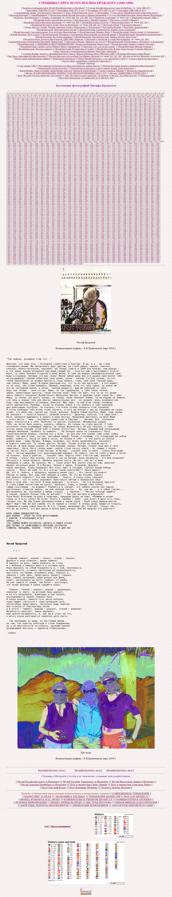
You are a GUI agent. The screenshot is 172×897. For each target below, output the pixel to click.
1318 (69, 159)
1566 (47, 173)
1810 (157, 186)
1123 (75, 148)
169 (140, 99)
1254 (25, 156)
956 (121, 138)
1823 (75, 188)
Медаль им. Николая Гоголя (139, 71)
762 (140, 128)
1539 (53, 172)
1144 (36, 149)
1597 (64, 175)
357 (93, 109)
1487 (75, 168)
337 (154, 107)
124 (84, 98)
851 (93, 133)
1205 (64, 152)
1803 (119, 186)
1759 (31, 185)
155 (74, 99)
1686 (91, 180)
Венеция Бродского (121, 22)
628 (126, 122)
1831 (119, 188)
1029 (20, 143)
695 (135, 125)
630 (135, 122)
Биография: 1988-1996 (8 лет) (131, 10)
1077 (130, 144)
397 (126, 111)
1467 (119, 167)
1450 (25, 167)
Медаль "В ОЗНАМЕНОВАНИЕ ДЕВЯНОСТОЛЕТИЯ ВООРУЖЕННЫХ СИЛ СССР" (66, 73)
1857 (108, 189)
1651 (53, 178)
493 (112, 115)
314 (46, 107)
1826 (91, 188)
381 (51, 111)
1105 (130, 146)
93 (102, 96)
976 (60, 139)
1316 (58, 159)
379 (41, 111)
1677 (42, 180)
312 (37, 107)
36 (27, 94)
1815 (31, 188)
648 (65, 123)
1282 (25, 157)
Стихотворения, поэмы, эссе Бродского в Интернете (39, 13)
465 (135, 114)
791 (121, 130)
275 (18, 106)
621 (93, 122)
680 (60, 125)
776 (51, 130)
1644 (14, 178)
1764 (58, 185)
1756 (14, 185)
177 (23, 101)
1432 (80, 165)
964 (159, 138)
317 (60, 107)
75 (31, 96)
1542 (69, 172)
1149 (64, 149)
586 (84, 120)
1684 (80, 180)
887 (107, 135)
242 (18, 104)
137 (145, 98)
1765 (64, 185)
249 (51, 104)
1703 (31, 181)
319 (111, 56)
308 (18, 107)
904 (32, 136)
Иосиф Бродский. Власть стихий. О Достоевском (135, 32)
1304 (146, 157)
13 (55, 93)
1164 (146, 149)
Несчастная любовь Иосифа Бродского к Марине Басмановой (78, 15)
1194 (157, 151)
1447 (9, 167)
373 (13, 111)
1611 (141, 175)
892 (131, 135)
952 (102, 138)
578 (46, 120)
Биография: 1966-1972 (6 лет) (71, 10)
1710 (69, 181)
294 (107, 106)
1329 (130, 159)
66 (154, 94)
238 (154, 102)
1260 (58, 156)
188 (74, 101)
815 (79, 131)
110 (18, 98)
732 (154, 127)
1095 (75, 146)
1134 (135, 148)
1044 (102, 143)
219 (65, 102)
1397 (42, 164)
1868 (14, 191)
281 (46, 106)
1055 (9, 144)
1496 (124, 168)
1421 (20, 165)
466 (140, 114)
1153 (86, 149)
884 (93, 135)
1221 (152, 152)
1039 (75, 143)
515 (60, 117)
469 (154, 114)
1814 (25, 188)
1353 (108, 160)
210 (23, 102)
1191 (141, 151)
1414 (135, 164)
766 (159, 128)
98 (121, 96)
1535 (31, 172)
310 (27, 107)
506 (18, 117)
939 (41, 138)
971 (37, 139)
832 (159, 131)
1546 (91, 172)
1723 (141, 181)
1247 (141, 154)
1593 (42, 175)
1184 (102, 151)
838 (32, 133)
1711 (75, 181)
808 (46, 131)
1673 (20, 180)
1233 (64, 154)
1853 (86, 189)
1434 (91, 165)
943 (60, 138)
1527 (141, 170)
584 (74, 120)
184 (55, 101)
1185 (108, 151)
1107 (141, 146)
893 (135, 135)
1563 (31, 173)
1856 (102, 189)
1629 (86, 176)
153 (65, 99)
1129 (108, 148)
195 (107, 101)
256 (84, 104)
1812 (14, 188)
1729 (20, 183)
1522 (113, 170)
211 (27, 102)
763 (145, 128)
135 (135, 98)
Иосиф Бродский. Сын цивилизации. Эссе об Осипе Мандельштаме (45, 32)
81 (55, 96)
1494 (113, 168)
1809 (152, 186)
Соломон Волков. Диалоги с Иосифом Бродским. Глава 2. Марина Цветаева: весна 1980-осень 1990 (68, 54)
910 (60, 136)
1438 (113, 165)
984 (98, 139)
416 (60, 112)
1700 (14, 181)
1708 (58, 181)
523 (98, 117)
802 (18, 131)
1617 (20, 176)
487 (84, 115)
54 (107, 94)
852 (98, 133)
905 (37, 136)
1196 (14, 152)
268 (140, 104)
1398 (47, 164)
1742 (91, 183)
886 (102, 135)
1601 (86, 175)
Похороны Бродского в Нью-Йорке (133, 54)
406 (13, 112)
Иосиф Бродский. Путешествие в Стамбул (74, 49)
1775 (119, 185)
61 (134, 94)
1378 (91, 162)
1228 (36, 154)
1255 (31, 156)
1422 (25, 165)
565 (140, 119)
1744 (102, 183)
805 (77, 22)
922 (117, 136)
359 (102, 109)
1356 (124, 160)
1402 (69, 164)
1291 (75, 157)
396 (121, 111)
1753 (152, 183)
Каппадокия (94, 27)
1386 (135, 162)
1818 (47, 188)
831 (154, 131)
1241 (108, 154)
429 (121, 112)
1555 (141, 172)
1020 (128, 141)
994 (145, 139)
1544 (80, 172)
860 (135, 133)
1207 (75, 152)
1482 (47, 168)
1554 (135, 172)
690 (112, 125)
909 (55, 136)
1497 (130, 168)
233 (131, 102)
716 (79, 127)
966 (13, 139)
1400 (58, 164)
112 (27, 98)
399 (135, 111)
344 (94, 25)
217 (55, 102)
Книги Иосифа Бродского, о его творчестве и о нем (102, 59)
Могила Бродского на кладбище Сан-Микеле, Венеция (74, 56)
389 (88, 111)
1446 (157, 165)
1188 (124, 151)
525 (107, 117)
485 (74, 115)
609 (37, 122)
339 (8, 109)
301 (140, 106)
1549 (108, 172)
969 (27, 139)
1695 (141, 180)
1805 (130, 186)
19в (101, 93)
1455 (53, 167)
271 (154, 104)
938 (37, 138)
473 (18, 115)
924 (126, 136)
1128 (102, 148)
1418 (157, 164)
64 (146, 94)
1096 (80, 146)
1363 (9, 162)
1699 (9, 181)
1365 (20, 162)
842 (51, 133)
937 (32, 138)
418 (70, 112)
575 (32, 120)
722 (107, 127)
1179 (75, 151)
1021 (134, 141)
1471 (141, 167)
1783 (9, 186)
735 (13, 128)
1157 (108, 149)
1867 (9, 191)
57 (118, 94)
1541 (64, 172)
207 (8, 102)
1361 (152, 160)
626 (117, 122)
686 (88, 125)
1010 (73, 141)
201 (135, 101)
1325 (108, 159)
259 (98, 104)
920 (107, 136)
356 (145, 22)
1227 (31, 154)
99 (125, 96)
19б (97, 93)
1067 (75, 144)
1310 (25, 159)
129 (107, 98)
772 (32, 130)
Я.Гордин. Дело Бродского (26, 17)
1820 (58, 188)
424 (98, 112)
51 (91, 94)
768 (13, 130)
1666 (135, 178)
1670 (157, 178)
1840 (14, 189)
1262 (69, 156)
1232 (58, 154)
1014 (95, 141)
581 (60, 120)
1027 (9, 143)
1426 (47, 165)
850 (88, 133)
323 (88, 107)
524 (102, 117)
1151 (75, 149)
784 (88, 130)
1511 (53, 170)
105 (153, 96)
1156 (102, 149)
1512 (58, 170)
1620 (36, 176)
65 (150, 94)
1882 (91, 191)
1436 (102, 165)
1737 (64, 183)
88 (82, 96)
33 (16, 94)
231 (121, 102)
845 (65, 133)
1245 (130, 154)
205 (154, 101)
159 (93, 99)
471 (8, 115)
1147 (53, 149)
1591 (31, 175)
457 (98, 114)
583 (70, 120)
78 (43, 96)
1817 (42, 188)
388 (84, 111)
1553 (130, 172)
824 (121, 131)
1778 (135, 185)
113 (32, 98)
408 (23, 112)
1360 (146, 160)
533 (145, 117)
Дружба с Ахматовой (51, 17)
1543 (75, 172)
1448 (14, 167)
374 (18, 111)
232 (126, 102)
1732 (36, 183)
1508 (36, 170)
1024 (150, 141)
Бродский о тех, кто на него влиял (99, 46)
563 (131, 119)
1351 (97, 160)
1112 (14, 148)
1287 (53, 157)
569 (159, 119)
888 (112, 135)
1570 (69, 173)
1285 (42, 157)
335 (145, 107)
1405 (86, 164)
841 (46, 133)
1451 (31, 167)
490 (86, 17)
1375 (75, 162)
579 (51, 120)
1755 (9, 185)
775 (46, 130)
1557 (152, 172)
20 (105, 93)
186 (65, 101)
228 (107, 102)
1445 (152, 165)
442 (27, 114)
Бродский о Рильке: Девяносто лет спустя (86, 42)
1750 (135, 183)
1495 (119, 168)
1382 (113, 162)
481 (55, 115)
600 (149, 120)
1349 (86, 160)
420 (79, 112)
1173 (42, 151)
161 (102, 99)
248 (46, 104)
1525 (130, 170)
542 (32, 119)
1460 (80, 167)
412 (41, 112)
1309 (20, 159)
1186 (113, 151)
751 (88, 128)
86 (74, 96)
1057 (20, 144)
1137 (152, 148)
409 (27, 112)
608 (32, 122)
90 (90, 96)
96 (113, 96)
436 (154, 112)
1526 (135, 170)
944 (65, 138)
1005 (46, 141)
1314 (47, 159)
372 (8, 111)
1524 (124, 170)
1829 (108, 188)
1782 (157, 185)
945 (70, 138)
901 (18, 136)
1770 (91, 185)
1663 (119, 178)
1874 (47, 191)
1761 (42, 185)
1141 (20, 149)
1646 (25, 178)
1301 (130, 157)
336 (149, 107)
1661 (108, 178)
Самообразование (39, 15)
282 (51, 106)
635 (159, 122)
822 (112, 131)
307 (13, 107)
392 (102, 111)
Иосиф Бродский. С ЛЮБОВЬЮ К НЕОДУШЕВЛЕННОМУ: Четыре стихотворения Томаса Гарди (64, 44)
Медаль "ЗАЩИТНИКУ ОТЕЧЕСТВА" (128, 73)
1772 (102, 185)
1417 (152, 164)
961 (145, 138)
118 (55, 98)
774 (41, 130)
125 (88, 98)
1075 (119, 144)
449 (60, 114)
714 (70, 127)
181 (41, 101)
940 (46, 138)
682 (70, 125)
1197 (20, 152)
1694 (135, 180)
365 (131, 109)
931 (159, 136)
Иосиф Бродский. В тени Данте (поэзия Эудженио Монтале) (125, 49)
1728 (14, 183)
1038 (69, 143)
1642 (157, 176)
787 (102, 130)
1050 (135, 143)
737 (23, 128)
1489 (86, 168)
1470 (135, 167)
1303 (141, 157)
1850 (69, 189)
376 (27, 111)
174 (8, 101)
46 (71, 94)
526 (112, 117)
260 (102, 104)
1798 (91, 186)
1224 (14, 154)
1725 (152, 181)
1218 (135, 152)
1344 (58, 160)
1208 (80, 152)
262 (112, 104)
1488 (80, 168)
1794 (69, 186)
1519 (97, 170)
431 (131, 112)
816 (84, 131)
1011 (79, 141)
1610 (135, 175)
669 (8, 125)
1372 (58, 162)
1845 (42, 189)
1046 (113, 143)
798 (154, 130)
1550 (113, 172)
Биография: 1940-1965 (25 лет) (41, 10)
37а (36, 94)
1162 (135, 149)
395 (117, 111)
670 (13, 125)
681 (65, 125)
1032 (36, 143)
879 (70, 135)
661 (126, 123)
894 (140, 135)
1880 (80, 191)
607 (27, 122)
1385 (130, 162)
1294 (91, 157)
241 (13, 104)
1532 (14, 172)
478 (41, 115)
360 (107, 109)
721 (102, 127)
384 (65, 111)
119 (60, 98)
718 (88, 127)
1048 (124, 143)
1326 (113, 159)
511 (41, 117)
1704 (36, 181)
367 (140, 109)
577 (41, 120)
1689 (108, 180)
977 (65, 139)
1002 (29, 141)
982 (88, 139)
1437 (108, 165)
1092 (58, 146)
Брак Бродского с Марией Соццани (91, 20)
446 (46, 114)
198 (73, 17)
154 (70, 99)
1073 (108, 144)
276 (23, 106)
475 (27, 115)
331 (126, 107)
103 (143, 96)
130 (112, 98)
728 (135, 127)
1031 (31, 143)
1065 (64, 144)
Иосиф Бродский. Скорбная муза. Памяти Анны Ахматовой (107, 30)
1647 (31, 178)
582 (65, 120)
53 (103, 94)
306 (8, 107)
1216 (124, 152)
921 (112, 136)
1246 (135, 154)
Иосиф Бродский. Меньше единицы (134, 46)
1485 (64, 168)
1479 (31, 168)
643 (41, 123)
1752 (146, 183)
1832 (124, 188)
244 (27, 104)
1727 (9, 183)
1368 (36, 162)
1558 (157, 172)
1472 (146, 167)
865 (159, 133)
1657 (86, 178)
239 (81, 17)
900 (13, 136)
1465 (108, 167)
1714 (91, 181)
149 (46, 99)
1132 (124, 148)
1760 (36, 185)
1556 (146, 172)
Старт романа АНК (27, 66)
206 (159, 101)
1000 (18, 141)
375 (23, 111)
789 (112, 130)
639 (23, 123)
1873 (42, 191)
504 (8, 117)
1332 (146, 159)
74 (27, 96)
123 (79, 98)
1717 (108, 181)
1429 (64, 165)
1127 (97, 148)
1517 (86, 170)
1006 (51, 141)
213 (37, 102)
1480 (36, 168)
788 (107, 130)
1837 (152, 188)
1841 (20, 189)
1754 (157, 183)
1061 (42, 144)
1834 (135, 188)
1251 (9, 156)
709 (46, 127)
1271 (119, 156)
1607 (119, 175)
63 (142, 94)
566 (145, 119)
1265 (86, 156)
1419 (9, 165)
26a (147, 93)
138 (149, 98)
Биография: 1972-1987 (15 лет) (101, 10)
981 (84, 139)
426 (107, 112)
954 (112, 138)
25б (138, 93)
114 (37, 98)
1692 (124, 180)
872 (37, 135)
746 (65, 128)
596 (131, 120)
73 (24, 96)
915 (84, 136)
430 (126, 112)
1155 (97, 149)
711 (55, 127)
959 (135, 138)
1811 (9, 188)
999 (13, 141)
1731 (31, 183)
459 (107, 114)
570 (8, 120)
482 (60, 115)
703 (18, 127)
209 (18, 102)
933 (13, 138)
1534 (25, 172)
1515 (75, 170)
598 (140, 120)
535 (154, 117)
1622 (47, 176)
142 (13, 99)
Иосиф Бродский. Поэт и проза (25, 34)
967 (18, 139)
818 (93, 131)
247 (41, 104)
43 (59, 94)
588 (93, 120)
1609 (130, 175)
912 (70, 136)
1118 (47, 148)
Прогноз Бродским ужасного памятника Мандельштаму (128, 66)
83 (63, 96)
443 (32, 114)
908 (51, 136)
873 (41, 135)
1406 (91, 164)
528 (121, 117)
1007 (57, 141)
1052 (146, 143)
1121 (64, 148)
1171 (31, 151)
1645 (20, 178)
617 (74, 122)
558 (107, 119)
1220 (146, 152)
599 (145, 120)
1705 (42, 181)
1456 (58, 167)
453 (79, 114)
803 (23, 131)
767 (8, 130)
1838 (157, 188)
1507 (31, 170)
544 (41, 119)
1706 (47, 181)
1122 (69, 148)
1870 (25, 191)
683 (74, 125)
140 (159, 98)
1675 (31, 180)
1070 (91, 144)
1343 (53, 160)
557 (102, 119)
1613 (152, 175)
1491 (97, 168)
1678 (47, 180)
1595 (53, 175)
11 (47, 93)
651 (79, 123)
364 (126, 109)
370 (154, 109)
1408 (102, 164)
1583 (141, 173)
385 (70, 111)
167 (131, 99)
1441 (130, 165)
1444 (146, 165)
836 (23, 133)
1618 (25, 176)
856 (117, 133)
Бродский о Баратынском (135, 27)
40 (48, 94)
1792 (58, 186)
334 (140, 107)
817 (88, 131)
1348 (80, 160)
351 (99, 25)
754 (102, 128)
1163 (141, 149)
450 (65, 114)
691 (117, 125)
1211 (97, 152)
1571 (75, 173)
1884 (102, 191)
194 (102, 101)
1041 (86, 143)
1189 (130, 151)
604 (13, 122)
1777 (130, 185)
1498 (135, 168)
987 (112, 139)
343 (27, 109)
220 (70, 102)
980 (79, 139)
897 (154, 135)
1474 (157, 167)
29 (159, 93)
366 (135, 109)
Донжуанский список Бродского (53, 68)
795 (140, 130)
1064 (58, 144)
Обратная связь (147, 75)
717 (84, 127)
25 (129, 93)
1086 (25, 146)
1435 (97, 165)
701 (8, 127)
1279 (9, 157)
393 (107, 111)
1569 (64, 173)
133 (126, 98)
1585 (152, 173)
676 (41, 125)
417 (65, 112)
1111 (9, 148)
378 (37, 111)
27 (151, 93)
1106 (135, 146)
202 (140, 101)
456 (93, 114)
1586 (157, 173)
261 (107, 104)
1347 (75, 160)
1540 (58, 172)
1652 (58, 178)
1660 (102, 178)
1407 (97, 164)
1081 (152, 144)
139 (154, 98)
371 (159, 109)
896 (149, 135)
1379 (97, 162)
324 (93, 107)
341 (18, 109)
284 (60, 106)
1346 (69, 160)
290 (88, 106)
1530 (157, 170)
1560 (14, 173)
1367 (31, 162)
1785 (20, 186)
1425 (42, 165)
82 (59, 96)
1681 (64, 180)
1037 (64, 143)
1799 (97, 186)
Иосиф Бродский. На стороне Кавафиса (54, 37)
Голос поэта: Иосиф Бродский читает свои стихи (134, 13)
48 (79, 94)
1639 (141, 176)
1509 (42, 170)
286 (70, 106)
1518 (91, 170)
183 (51, 101)
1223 (9, 154)
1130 (113, 148)
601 (154, 120)
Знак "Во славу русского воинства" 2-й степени (40, 75)
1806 (135, 186)
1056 (14, 144)
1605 (108, 175)
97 (117, 96)
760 (131, 128)
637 (13, 123)
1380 (102, 162)
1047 (119, 143)
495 (121, 115)
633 (149, 122)
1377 (86, 162)
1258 (47, 156)
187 (70, 101)
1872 (36, 191)
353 (74, 109)
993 (140, 139)
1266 (91, 156)
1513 (64, 170)
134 (131, 98)
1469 (130, 167)
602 (159, 120)
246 (37, 104)
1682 (69, 180)
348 (51, 109)
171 (149, 99)
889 (117, 135)
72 (20, 96)
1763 (53, 185)
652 (84, 123)
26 (143, 93)
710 (51, 127)
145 (27, 99)
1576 (102, 173)
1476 (14, 168)
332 (131, 107)
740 (37, 128)
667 (154, 123)
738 (27, 128)
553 (84, 119)
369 (149, 109)
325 (98, 107)
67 (157, 94)
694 (131, 125)
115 (41, 98)
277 (27, 106)
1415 (141, 164)
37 (31, 94)
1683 (75, 180)
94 (105, 96)
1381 (108, 162)
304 (154, 106)
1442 (135, 165)
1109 (152, 146)
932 (8, 138)
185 (60, 101)
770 (23, 130)
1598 (69, 175)
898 (159, 135)
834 (13, 133)
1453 (42, 167)
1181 (86, 151)
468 (149, 114)
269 (145, 104)
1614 (157, 175)
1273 (130, 156)
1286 (47, 157)
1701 (20, 181)
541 (27, 119)
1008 (62, 141)
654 (93, 123)
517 (70, 117)
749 (79, 128)
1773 (108, 185)
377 (32, 111)
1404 (80, 164)
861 (140, 133)
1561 (20, 173)
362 (117, 109)
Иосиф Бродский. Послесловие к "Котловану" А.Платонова (135, 42)
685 (84, 125)
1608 (124, 175)
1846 (47, 189)
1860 (124, 189)
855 (112, 133)
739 (32, 128)
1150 (69, 149)
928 (145, 136)
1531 (9, 172)
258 (93, 104)
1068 (80, 144)
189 (79, 101)
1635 (119, 176)
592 (112, 120)
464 (131, 114)
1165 (152, 149)
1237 (86, 154)
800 (8, 131)
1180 (80, 151)
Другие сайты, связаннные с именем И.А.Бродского (86, 61)
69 (8, 96)
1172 (36, 151)
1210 (91, 152)
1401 (64, 164)
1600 (80, 175)
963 (154, 138)
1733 (42, 183)
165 (121, 99)
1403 (75, 164)
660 (121, 123)
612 (51, 122)
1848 (58, 189)
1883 (97, 191)
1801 (108, 186)
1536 (36, 172)
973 (46, 139)
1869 (20, 191)
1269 (108, 156)
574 (27, 120)
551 (74, 119)
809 (51, 131)
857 (121, 133)
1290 (69, 157)
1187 (119, 151)
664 (140, 123)
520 (84, 117)
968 (23, 139)
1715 (97, 181)
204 (149, 101)
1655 (75, 178)
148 (41, 99)
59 (126, 94)
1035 (53, 143)
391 (98, 111)
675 (37, 125)
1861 (130, 189)
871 (32, 135)
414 (51, 112)
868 (18, 135)
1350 (91, 160)
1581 (130, 173)
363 (121, 109)
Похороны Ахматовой (105, 17)
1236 (80, 154)
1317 (64, 159)
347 (46, 109)
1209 (86, 152)
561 (121, 119)
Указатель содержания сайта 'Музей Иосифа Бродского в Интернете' (53, 8)
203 (145, 101)
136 (140, 98)
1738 (69, 183)
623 (102, 122)
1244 (124, 154)
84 (66, 96)
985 (102, 139)
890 (121, 135)
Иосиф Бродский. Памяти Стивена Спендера (132, 44)
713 (65, 127)
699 (154, 125)
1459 (75, 167)
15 (63, 93)
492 (107, 115)
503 (159, 115)
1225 (20, 154)
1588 (14, 175)
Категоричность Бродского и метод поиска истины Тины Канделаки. (102, 68)
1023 (145, 141)
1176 (58, 151)
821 (107, 131)
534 (149, 117)
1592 (36, 175)
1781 (152, 185)
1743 (97, 183)
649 (70, 123)
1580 (124, 173)
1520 (102, 170)
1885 (108, 191)
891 (126, 135)
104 (148, 96)
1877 (64, 191)
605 (18, 122)
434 (145, 112)
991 (131, 139)
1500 (146, 168)
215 (46, 102)
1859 (119, 189)
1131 (119, 148)
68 (161, 94)
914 (79, 136)
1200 (36, 152)
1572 (80, 173)
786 (98, 130)
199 (126, 101)
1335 (9, 160)
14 (59, 93)
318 (65, 107)
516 (65, 117)
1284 (36, 157)
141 (127, 17)
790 (117, 130)
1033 (42, 143)
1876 (58, 191)
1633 (108, 176)
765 (154, 128)
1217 (130, 152)
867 (13, 135)
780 (70, 130)
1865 (152, 189)
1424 (36, 165)
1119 (53, 148)
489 (93, 115)
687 (93, 125)
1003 (35, 141)
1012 (84, 141)
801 (13, 131)
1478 (25, 168)
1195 (9, 152)
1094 (69, 146)
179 (32, 101)
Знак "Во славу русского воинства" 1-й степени (86, 75)
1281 (20, 157)
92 (98, 96)
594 (121, 120)
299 (131, 106)
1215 (119, 152)
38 (40, 94)
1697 (152, 180)
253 (70, 104)
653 (88, 123)
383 (60, 111)
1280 (14, 157)
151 (55, 99)
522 (93, 117)
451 (162, 56)
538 (13, 119)
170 (145, 99)
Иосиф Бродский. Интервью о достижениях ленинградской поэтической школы (79, 34)
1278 (157, 156)
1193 (152, 151)
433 (140, 112)
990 (126, 139)
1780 (146, 185)
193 (98, 101)
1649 (42, 178)
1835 (141, 188)
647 (60, 123)
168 (135, 99)
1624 (58, 176)
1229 (42, 154)
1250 (157, 154)
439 (13, 114)
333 (135, 107)
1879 (75, 191)
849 (84, 133)
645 (51, 123)
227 (102, 102)
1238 (91, 154)
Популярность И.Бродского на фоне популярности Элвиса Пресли (69, 66)
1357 (130, 160)
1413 (130, 164)
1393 (20, 164)
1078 (135, 144)
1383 (119, 162)
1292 (80, 157)
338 (159, 107)
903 (27, 136)
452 (74, 114)
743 (51, 128)
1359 (141, 160)
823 (117, 131)
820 (102, 131)
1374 (69, 162)
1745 (108, 183)
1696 (146, 180)
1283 (31, 157)
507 (23, 117)
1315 (53, 159)
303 (149, 106)
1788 (36, 186)
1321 (86, 159)
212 (32, 102)
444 (37, 114)
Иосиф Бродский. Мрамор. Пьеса (95, 32)
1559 (9, 173)
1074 (113, 144)
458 (102, 114)
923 (121, 136)
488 (88, 115)
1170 (25, 151)
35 (24, 94)
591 (107, 120)
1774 (113, 185)
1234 (69, 154)
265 (126, 104)
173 (159, 99)
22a (118, 93)
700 (159, 125)
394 (112, 111)
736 (18, 128)
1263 (75, 156)
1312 (36, 159)
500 (145, 115)
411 (37, 112)
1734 (47, 183)
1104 (124, 146)
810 (55, 131)
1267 (97, 156)
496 (126, 115)
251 (60, 104)
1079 (141, 144)
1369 (42, 162)
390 (93, 111)
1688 (102, 180)
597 (135, 120)
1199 (31, 152)
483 (65, 115)
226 (98, 102)
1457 (64, 167)
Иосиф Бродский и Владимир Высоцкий (43, 22)
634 (154, 122)
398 (131, 111)
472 (13, 115)
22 (113, 93)
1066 (69, 144)
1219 (141, 152)
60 (130, 94)
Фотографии (103, 13)
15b (72, 93)
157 (84, 99)
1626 (69, 176)
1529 (152, 170)
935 (23, 138)
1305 (152, 157)
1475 (9, 168)
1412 (124, 164)
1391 (9, 164)
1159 (119, 149)
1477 (20, 168)
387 (79, 111)
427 (112, 112)
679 (55, 125)
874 (46, 135)
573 (23, 120)
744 (55, 128)
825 (126, 131)
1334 (157, 159)
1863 (141, 189)
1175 (53, 151)
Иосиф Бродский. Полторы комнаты (35, 49)
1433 (86, 165)
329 (117, 107)
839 (37, 133)
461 (117, 114)
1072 (102, 144)
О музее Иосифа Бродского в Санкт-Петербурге (110, 8)
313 (41, 107)
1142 (25, 149)
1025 (156, 141)
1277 (152, 156)
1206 (69, 152)
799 (159, 130)
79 (47, 96)
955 (117, 138)
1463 (97, 167)
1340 (36, 160)
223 (84, 102)
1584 (146, 173)
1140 (14, 149)
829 (145, 131)
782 (79, 130)
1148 (58, 149)
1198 (25, 152)
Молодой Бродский (19, 15)
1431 (75, 165)
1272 (124, 156)
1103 (119, 146)
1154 (91, 149)
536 (159, 117)
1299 (119, 157)
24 (126, 93)
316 (55, 107)
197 (117, 101)
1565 (42, 173)
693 (126, 125)
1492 (102, 168)
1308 (14, 159)
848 (79, 133)
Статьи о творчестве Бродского (142, 59)
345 (37, 109)
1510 (47, 170)
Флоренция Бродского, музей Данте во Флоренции (55, 25)
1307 (9, 159)
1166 (157, 149)
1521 (108, 170)
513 (51, 117)
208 (13, 102)
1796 (80, 186)
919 (102, 136)
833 (8, 133)
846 (70, 133)
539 (90, 17)
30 (163, 93)
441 (23, 114)
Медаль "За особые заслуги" (124, 75)
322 (119, 56)
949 (88, 138)
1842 (25, 189)
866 (8, 135)
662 (131, 123)
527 (117, 117)
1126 (91, 148)
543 (37, 119)
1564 (36, 173)
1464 (102, 167)
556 (98, 119)
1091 (53, 146)
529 (142, 39)
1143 (31, 149)
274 (13, 106)
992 (135, 139)
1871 (31, 191)
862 (145, 133)
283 (55, 106)
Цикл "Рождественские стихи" (80, 13)
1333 (152, 159)
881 (79, 135)
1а (11, 93)
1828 (102, 188)
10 (43, 93)
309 (23, 107)
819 (98, 131)
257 (88, 104)
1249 (152, 154)
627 (121, 122)
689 (107, 125)
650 (74, 123)
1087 (31, 146)
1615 (9, 176)
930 (154, 136)
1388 (146, 162)
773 (37, 130)
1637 (130, 176)
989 (121, 139)
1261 (64, 156)
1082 (157, 144)
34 (20, 94)
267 (135, 104)
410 (32, 112)
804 (27, 131)
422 (88, 112)
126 (93, 98)
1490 (91, 168)
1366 (25, 162)
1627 (75, 176)
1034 (47, 143)
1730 (25, 183)
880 (74, 135)
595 (126, 120)
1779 (141, 185)
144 (23, 99)
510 (37, 117)
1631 (97, 176)
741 (41, 128)
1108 (146, 146)
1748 (124, 183)
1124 (80, 148)
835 (18, 133)
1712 (80, 181)
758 (121, 128)
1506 (25, 170)
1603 (97, 175)
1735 (53, 183)
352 (70, 109)
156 (79, 99)
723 (112, 127)
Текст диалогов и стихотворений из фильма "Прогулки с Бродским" (85, 51)
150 (51, 99)
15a (67, 93)
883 (88, 135)
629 (131, 122)
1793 (64, 186)
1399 (53, 164)
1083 (9, 146)
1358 (135, 160)
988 (117, 139)
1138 (157, 148)
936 (27, 138)
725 (121, 127)
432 (135, 112)
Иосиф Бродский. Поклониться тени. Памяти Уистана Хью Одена (105, 37)
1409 (108, 164)
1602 (91, 175)
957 (126, 138)
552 (79, 119)
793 (131, 130)
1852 (80, 189)
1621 (42, 176)
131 (117, 98)
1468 (124, 167)
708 (41, 127)
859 (131, 133)
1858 (113, 189)
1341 (42, 160)
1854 (91, 189)
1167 (9, 151)
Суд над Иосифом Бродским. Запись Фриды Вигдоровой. (135, 15)
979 (74, 139)
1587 (9, 175)
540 (23, 119)
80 (51, 96)
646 (55, 123)
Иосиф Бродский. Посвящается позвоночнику (140, 34)
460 (112, 114)
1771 (97, 185)
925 (131, 136)
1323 (97, 159)
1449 (20, 167)
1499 (141, 168)
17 (80, 93)
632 (145, 122)
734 (8, 128)
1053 (152, 143)
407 (18, 112)
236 (145, 102)
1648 (36, 178)
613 (55, 122)
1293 (86, 157)
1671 (9, 180)
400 (140, 111)
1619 (31, 176)
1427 (53, 165)
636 (8, 123)
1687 (97, 180)
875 (51, 135)
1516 (80, 170)
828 (140, 131)
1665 (130, 178)
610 (41, 122)
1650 (47, 178)
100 (129, 96)
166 (126, 99)
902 (23, 136)
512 (46, 117)
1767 (75, 185)
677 (46, 125)
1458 (69, 167)
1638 (135, 176)
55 (111, 94)
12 (51, 93)
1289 (64, 157)
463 (126, 114)
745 (60, 128)
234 (135, 102)
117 (51, 98)
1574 (91, 173)
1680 (58, 180)
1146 (47, 149)
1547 (97, 172)
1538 (47, 172)
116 (46, 98)
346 (41, 109)
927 (140, 136)
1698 (157, 180)
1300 (124, 157)
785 (93, 130)
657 (107, 123)
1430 (69, 165)
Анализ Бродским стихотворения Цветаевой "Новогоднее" (36, 42)
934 (18, 138)
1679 (53, 180)
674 (32, 125)
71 (16, 96)
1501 (152, 168)
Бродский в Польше (112, 27)
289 (84, 106)
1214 (113, 152)
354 (141, 22)
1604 (102, 175)
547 (55, 119)
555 (93, 119)
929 (149, 136)
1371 (53, 162)
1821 (64, 188)
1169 (20, 151)
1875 (53, 191)
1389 (152, 162)
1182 (91, 151)
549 (65, 119)
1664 (124, 178)
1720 (124, 181)
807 (41, 131)
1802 (113, 186)
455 (88, 114)
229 (112, 102)
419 (74, 112)
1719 (119, 181)
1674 (25, 180)
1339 (31, 160)
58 (122, 94)
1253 (20, 156)
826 (131, 131)
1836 (146, 188)
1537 (42, 172)
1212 (102, 152)
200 (131, 101)
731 (149, 127)
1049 (130, 143)
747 (70, 128)
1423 (31, 165)
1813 (20, 188)
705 (27, 127)
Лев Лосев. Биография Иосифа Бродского (27, 56)
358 (98, 109)
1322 (91, 159)
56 (115, 94)
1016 (106, 141)
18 (84, 93)
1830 (113, 188)
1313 (42, 159)
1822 (69, 188)
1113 (20, 148)
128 (102, 98)
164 (117, 99)
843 (55, 133)
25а (134, 93)
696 (140, 125)
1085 (20, 146)
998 (8, 141)
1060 (36, 144)
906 (41, 136)
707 (37, 127)
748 (74, 128)
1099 (97, 146)
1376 (80, 162)
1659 (97, 178)
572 (18, 120)
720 (98, 127)
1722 (135, 181)
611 (46, 122)
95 (109, 96)
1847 (53, 189)
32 (12, 94)
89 (86, 96)
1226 (25, 154)
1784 (14, 186)
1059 (31, 144)
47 (75, 94)
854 (107, 133)
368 (145, 109)
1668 (146, 178)
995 (149, 139)
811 (60, 131)
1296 (102, 157)
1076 (124, 144)
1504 (14, 170)
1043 (97, 143)
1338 (25, 160)
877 (60, 135)
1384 (124, 162)
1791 (53, 186)
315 (51, 107)
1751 (141, 183)
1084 (14, 146)
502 (154, 115)
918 (98, 136)
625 (112, 122)
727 (131, 127)
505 (13, 117)
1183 (97, 151)
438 (8, 114)
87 (78, 96)
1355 (119, 160)
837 (27, 133)
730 (145, 127)
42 (55, 94)
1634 (113, 176)
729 (140, 127)
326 (102, 107)
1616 (14, 176)
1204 (58, 152)
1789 (42, 186)
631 (140, 122)
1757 (20, 185)
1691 (119, 180)
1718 (113, 181)
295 (112, 106)
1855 (97, 189)
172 (154, 99)
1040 (80, 143)
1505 (20, 170)
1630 (91, 176)
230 (117, 102)
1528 (146, 170)
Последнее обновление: (86, 78)
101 (134, 96)
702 (13, 127)
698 (149, 125)
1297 (108, 157)
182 (46, 101)
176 (18, 101)
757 (117, 128)
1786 (25, 186)
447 (51, 114)
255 (79, 104)
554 (88, 119)
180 (37, 101)
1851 (75, 189)
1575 (97, 173)
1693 (130, 180)
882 (84, 135)
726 (126, 127)
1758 (25, 185)
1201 (42, 152)
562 (126, 119)
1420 (14, 165)
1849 (64, 189)
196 (112, 101)
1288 (58, 157)
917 (93, 136)
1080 (146, 144)
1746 (113, 183)
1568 (58, 173)
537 (8, 119)
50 (87, 94)
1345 (64, 160)
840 (41, 133)
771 (27, 130)
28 (155, 93)
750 (84, 128)
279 (37, 106)
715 (74, 127)
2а (18, 93)
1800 (102, 186)
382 (55, 111)
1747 (119, 183)
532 (140, 117)
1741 (86, 183)
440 (18, 114)
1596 (58, 175)
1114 (25, 148)
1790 (47, 186)
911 (65, 136)
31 (8, 94)
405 (8, 112)
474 (23, 115)
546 (51, 119)
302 (145, 106)
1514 (69, 170)
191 (88, 101)
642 (37, 123)
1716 (102, 181)
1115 (31, 148)
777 (55, 130)
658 (112, 123)
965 (8, 139)
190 (84, 101)
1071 (97, 144)
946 (74, 138)
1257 (42, 156)
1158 (113, 149)
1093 (64, 146)
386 (74, 111)
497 (131, 115)
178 (27, 101)
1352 (102, 160)
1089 (42, 146)
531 (135, 117)
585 (79, 120)
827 (135, 131)
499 (140, 115)
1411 (119, 164)
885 (98, 135)
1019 (123, 141)
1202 (47, 152)
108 (8, 98)
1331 (141, 159)
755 (107, 128)
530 (146, 39)
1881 (86, 191)
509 (32, 117)
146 (32, 99)
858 (126, 133)
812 (65, 131)
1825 (86, 188)
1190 (135, 151)
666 (149, 123)
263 (117, 104)
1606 (113, 175)
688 (98, 125)
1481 (42, 168)
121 (70, 98)
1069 (86, 144)
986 (107, 139)
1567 (53, 173)
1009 (68, 141)
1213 (108, 152)
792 (126, 130)
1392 (14, 164)
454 (84, 114)
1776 (124, 185)
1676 (36, 180)
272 (159, 104)
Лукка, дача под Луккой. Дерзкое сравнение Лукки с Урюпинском (55, 27)
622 (98, 122)
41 (52, 94)
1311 (31, 159)
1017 (112, 141)
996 (154, 139)
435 (149, 112)
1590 (25, 175)
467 (145, 114)
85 (70, 96)
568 (154, 119)
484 (70, 115)
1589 (20, 175)
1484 (58, 168)
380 (46, 111)
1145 (42, 149)
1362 (157, 160)
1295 (97, 157)
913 (74, 136)
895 (145, 135)
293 (102, 106)
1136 (146, 148)
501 (149, 115)
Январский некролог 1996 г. (145, 17)
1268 (102, 156)
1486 (69, 168)
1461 (86, 167)
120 (65, 98)
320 (74, 107)
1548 (102, 172)
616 (70, 122)
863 (149, 133)
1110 (157, 146)
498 (135, 115)
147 (37, 99)
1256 (36, 156)
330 (121, 107)
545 (46, 119)
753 (98, 128)
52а (73, 22)
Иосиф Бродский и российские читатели (53, 20)
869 (23, 135)
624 (107, 122)
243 (23, 104)
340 (13, 109)
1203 (53, 152)
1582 (135, 173)
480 (51, 115)
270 (149, 104)
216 (51, 102)
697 (145, 125)
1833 (130, 188)
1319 (75, 159)
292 (98, 106)
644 (46, 123)
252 (65, 104)
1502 (157, 168)
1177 (64, 151)
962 (149, 138)
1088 (36, 146)
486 (79, 115)
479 (46, 115)
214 (41, 102)
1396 (36, 164)
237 (149, 102)
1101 (108, 146)
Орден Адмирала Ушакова (112, 71)
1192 (146, 151)
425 (102, 112)
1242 (113, 154)
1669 (152, 178)
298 (126, 106)
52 (94, 94)
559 (112, 119)
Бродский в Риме (111, 25)
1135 (141, 148)
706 (32, 127)
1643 (9, 178)
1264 (80, 156)
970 (32, 139)
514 (55, 117)
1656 (80, 178)
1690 (113, 180)
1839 (9, 189)
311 (32, 107)
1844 (36, 189)
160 (98, 99)
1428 (58, 165)
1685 (86, 180)
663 (135, 123)
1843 (31, 189)
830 (149, 131)
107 (162, 96)
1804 (124, 186)
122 (74, 98)
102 (77, 17)
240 (8, 104)
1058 (25, 144)
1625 (64, 176)
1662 (113, 178)
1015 (101, 141)
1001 (24, 141)
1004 (40, 141)
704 (23, 127)
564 (135, 119)
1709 (64, 181)
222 (79, 102)
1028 (14, 143)
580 (55, 120)
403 (154, 111)
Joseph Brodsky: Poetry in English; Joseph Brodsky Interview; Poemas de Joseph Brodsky (58, 71)
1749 (130, 183)
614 (60, 122)
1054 (157, 143)
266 (131, 104)
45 (67, 94)
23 (122, 93)
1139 (9, 149)
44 (63, 94)
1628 (80, 176)
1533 (20, 172)
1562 (25, 173)
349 (124, 56)
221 (74, 102)
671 (148, 8)
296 (117, 106)
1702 (25, 181)
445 (41, 114)
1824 (80, 188)
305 (159, 106)
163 (112, 99)
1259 (53, 156)
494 (117, 115)
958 (131, 138)
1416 (146, 164)
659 (117, 123)
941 (51, 138)
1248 (146, 154)
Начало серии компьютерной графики (32, 59)
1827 (97, 188)
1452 (36, 167)
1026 (161, 141)
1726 (157, 181)
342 (23, 109)
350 (60, 109)
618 (79, 122)
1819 (53, 188)
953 (107, 138)
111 (23, 98)
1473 (152, 167)
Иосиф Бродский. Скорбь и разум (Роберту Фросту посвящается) (50, 46)
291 (93, 106)
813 (70, 131)
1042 (91, 143)
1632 (102, 176)
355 (84, 109)
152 (60, 99)
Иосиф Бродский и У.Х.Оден (95, 22)
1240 (102, 154)
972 (41, 139)
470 (159, 114)
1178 (69, 151)
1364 (14, 162)
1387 (141, 162)
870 (27, 135)
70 (12, 96)
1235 (75, 154)
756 (112, 128)
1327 (119, 159)
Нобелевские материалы (64, 59)
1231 (53, 154)
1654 (69, 178)
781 (74, 130)
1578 (113, 173)
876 (55, 135)
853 (102, 133)
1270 (113, 156)
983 (93, 139)
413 (46, 112)
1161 (130, 149)
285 (65, 106)
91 (94, 96)
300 (135, 106)
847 (74, 133)
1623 (53, 176)
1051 (141, 143)
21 (109, 93)
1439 (119, 165)
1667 (141, 178)
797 (149, 130)
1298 (113, 157)
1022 (139, 141)
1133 (130, 148)
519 (79, 117)
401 (145, 111)
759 (126, 128)
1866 (157, 189)
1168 (14, 151)
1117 (42, 148)
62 (138, 94)
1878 (69, 191)
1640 (146, 176)
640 (27, 123)
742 (46, 128)
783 (84, 130)
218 (60, 102)
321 (115, 56)
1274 (135, 156)
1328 (124, 159)
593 (117, 120)
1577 (108, 173)
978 (70, 139)
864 (154, 133)
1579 (119, 173)
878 (65, 135)
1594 (47, 175)
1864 (146, 189)
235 (140, 102)
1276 (146, 156)
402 (149, 111)
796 (145, 130)
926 (135, 136)
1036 (58, 143)
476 (32, 115)
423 (93, 112)
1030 (25, 143)
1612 (146, 175)
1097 (86, 146)
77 (39, 96)
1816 (36, 188)
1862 (135, 189)
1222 (157, 152)
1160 (124, 149)
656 (102, 123)
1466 (113, 167)
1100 (102, 146)
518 (74, 117)
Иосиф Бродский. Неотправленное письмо (57, 30)
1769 (86, 185)
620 (88, 122)
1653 (64, 178)
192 (93, 101)
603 (8, 122)
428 (117, 112)
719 (93, 127)
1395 (31, 164)
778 (60, 130)
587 (88, 120)
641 (32, 123)
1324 (102, 159)
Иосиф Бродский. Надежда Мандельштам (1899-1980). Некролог (53, 39)
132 (121, 98)
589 (98, 120)
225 (93, 102)
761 (135, 128)
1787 (31, 186)
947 (79, 138)
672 (23, 125)
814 (74, 131)
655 (98, 123)
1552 (124, 172)
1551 (119, 172)
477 (37, 115)
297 (121, 106)
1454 (47, 167)
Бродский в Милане (131, 25)
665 (145, 123)
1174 (47, 151)
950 (93, 138)
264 (121, 104)
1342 (47, 160)
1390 (157, 162)
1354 (113, 160)
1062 (47, 144)
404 (159, 111)
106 (157, 96)
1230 (47, 154)
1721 (130, 181)
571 (13, 120)
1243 (119, 154)
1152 (80, 149)
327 (107, 107)
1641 (152, 176)
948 (84, 138)
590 (102, 120)
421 (84, 112)
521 (88, 117)
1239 (97, 154)
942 (55, 138)
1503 (9, 170)
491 (102, 115)
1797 (86, 186)
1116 (36, 148)
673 (27, 125)
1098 (91, 146)
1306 (157, 157)
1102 (113, 146)
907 (46, 136)
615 (65, 122)
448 (55, 114)
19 (88, 93)
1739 (75, 183)
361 (112, 109)
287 (74, 106)
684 (79, 125)
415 (55, 112)
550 (70, 119)
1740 (80, 183)
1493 (108, 168)
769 (18, 130)
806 (37, 131)
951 (98, 138)
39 (44, 94)
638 (18, 123)
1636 (124, 176)
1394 (25, 164)
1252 (14, 156)
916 (88, 136)
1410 (113, 164)
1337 (20, 160)
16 (76, 93)
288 (143, 8)
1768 (80, 185)
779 (65, 130)
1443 (141, 165)
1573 (86, 173)
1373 (64, 162)
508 (27, 117)
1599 (75, 175)
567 (149, 119)
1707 (53, 181)
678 (51, 125)
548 (60, 119)
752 (93, 128)
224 (88, 102)
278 (32, 106)
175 (13, 101)
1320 (80, 159)
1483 (53, 168)
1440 (124, 165)
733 (159, 127)
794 (135, 130)
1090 (47, 146)
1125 (86, 148)
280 (41, 106)
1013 (90, 141)
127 (98, 98)
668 (159, 123)
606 (23, 122)
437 (159, 112)
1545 (86, 172)
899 (8, 136)
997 (159, 139)
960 (140, 138)
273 (8, 106)
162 (107, 99)
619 (84, 122)
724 (117, 127)
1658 (91, 178)
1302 (135, 157)
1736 (58, 183)
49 (83, 94)
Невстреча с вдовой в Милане (124, 20)
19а (92, 93)
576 (37, 120)
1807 (141, 186)
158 (88, 99)
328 (90, 25)
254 (74, 104)
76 (35, 96)
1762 (47, 185)
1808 (146, 186)
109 (13, 98)
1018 (117, 141)
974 (51, 139)
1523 (119, 170)
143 (18, 99)
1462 (91, 167)
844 (60, 133)
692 (121, 125)
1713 (86, 181)
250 (55, 104)
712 (60, 127)
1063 (53, 144)
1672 (14, 180)
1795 (75, 186)
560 (117, 119)
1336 (14, 160)
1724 (146, 181)
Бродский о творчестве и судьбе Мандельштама (108, 39)
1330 (135, 159)
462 (121, 114)
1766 (69, 185)
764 (149, 128)
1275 (141, 156)
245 (32, 104)
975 (55, 139)
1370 (47, 162)
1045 (108, 143)
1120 (58, 148)
